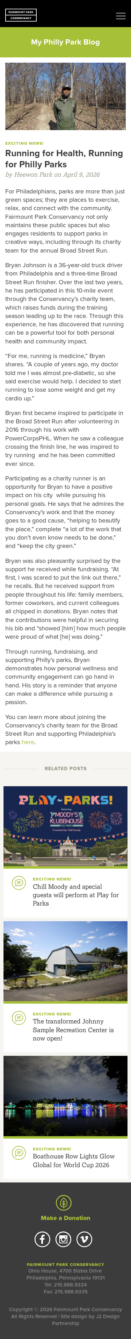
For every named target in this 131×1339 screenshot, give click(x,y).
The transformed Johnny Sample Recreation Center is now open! (73, 1029)
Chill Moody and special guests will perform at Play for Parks (76, 895)
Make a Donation (65, 1218)
